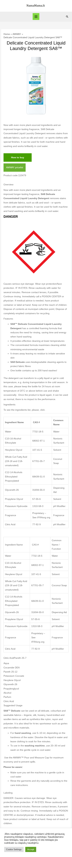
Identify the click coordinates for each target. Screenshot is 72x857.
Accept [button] (30, 849)
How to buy (17, 157)
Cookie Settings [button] (14, 849)
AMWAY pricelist (14, 167)
